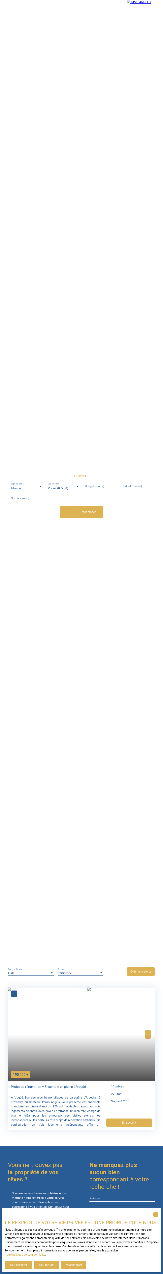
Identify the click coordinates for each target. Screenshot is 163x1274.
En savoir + (81, 476)
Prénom (94, 1198)
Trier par (61, 969)
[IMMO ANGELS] (145, 12)
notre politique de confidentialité (25, 1254)
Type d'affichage (15, 969)
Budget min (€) (94, 486)
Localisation (53, 483)
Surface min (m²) (22, 498)
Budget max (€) (132, 486)
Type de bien (16, 483)
